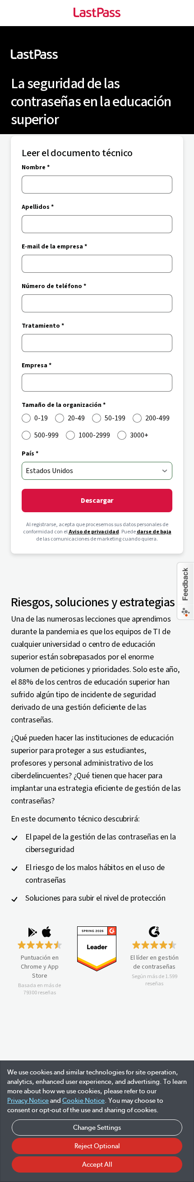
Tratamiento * (43, 325)
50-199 (115, 418)
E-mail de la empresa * (54, 246)
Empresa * (36, 365)
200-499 (157, 418)
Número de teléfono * (54, 286)
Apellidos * (38, 207)
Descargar (97, 500)
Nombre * (36, 167)
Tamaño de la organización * (64, 405)
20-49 (76, 418)
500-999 (46, 435)
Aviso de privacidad (94, 532)
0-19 (41, 418)
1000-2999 (94, 435)
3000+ (139, 435)
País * (30, 453)
